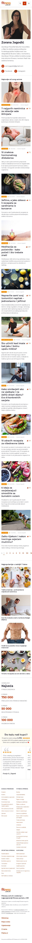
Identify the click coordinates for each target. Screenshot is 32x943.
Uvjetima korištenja (19, 909)
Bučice (18, 792)
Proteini (3, 792)
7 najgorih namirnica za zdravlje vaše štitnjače (13, 111)
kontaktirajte (9, 913)
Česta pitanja (19, 858)
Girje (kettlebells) (20, 794)
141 (30, 200)
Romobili (3, 866)
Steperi (18, 829)
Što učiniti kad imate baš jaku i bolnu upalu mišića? (13, 346)
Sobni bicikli (19, 822)
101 (27, 553)
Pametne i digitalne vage (7, 856)
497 (29, 247)
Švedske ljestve (5, 853)
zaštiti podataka (5, 911)
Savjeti (4, 385)
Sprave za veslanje (21, 827)
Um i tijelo (4, 148)
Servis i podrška (20, 868)
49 (30, 440)
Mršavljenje (4, 799)
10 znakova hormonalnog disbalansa (9, 155)
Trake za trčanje (20, 820)
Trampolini (4, 863)
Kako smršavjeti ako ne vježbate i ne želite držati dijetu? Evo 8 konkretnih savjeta (12, 395)
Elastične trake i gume (22, 840)
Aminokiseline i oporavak (7, 797)
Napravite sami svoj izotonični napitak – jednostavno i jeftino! (13, 298)
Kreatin (3, 794)
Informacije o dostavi (21, 856)
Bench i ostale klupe (21, 811)
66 (30, 488)
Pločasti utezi (19, 797)
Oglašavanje (5, 925)
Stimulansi (4, 815)
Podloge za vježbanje (21, 802)
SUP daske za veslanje (7, 875)
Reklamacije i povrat (21, 861)
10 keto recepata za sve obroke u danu (15, 674)
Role (2, 873)
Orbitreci (18, 825)
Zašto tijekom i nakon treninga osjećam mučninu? (13, 539)
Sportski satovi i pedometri (8, 868)
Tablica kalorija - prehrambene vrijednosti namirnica (12, 591)
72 (30, 152)
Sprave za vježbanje (21, 813)
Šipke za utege (20, 799)
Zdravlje (3, 813)
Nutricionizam (6, 105)
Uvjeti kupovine (20, 866)
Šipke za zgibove (20, 804)
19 (30, 536)
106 (29, 343)
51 (23, 553)
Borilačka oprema (6, 861)
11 (19, 553)
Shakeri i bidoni (5, 858)
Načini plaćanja (20, 853)
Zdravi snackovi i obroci (7, 811)
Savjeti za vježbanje (7, 339)
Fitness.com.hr (6, 3)
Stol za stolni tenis (6, 870)
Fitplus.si (4, 933)
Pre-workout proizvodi (7, 808)
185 (30, 295)
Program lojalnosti (21, 863)
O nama (4, 929)
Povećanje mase (5, 802)
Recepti (4, 196)
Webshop (5, 918)
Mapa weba (5, 922)
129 (30, 108)
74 (30, 389)
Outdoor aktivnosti (21, 847)
